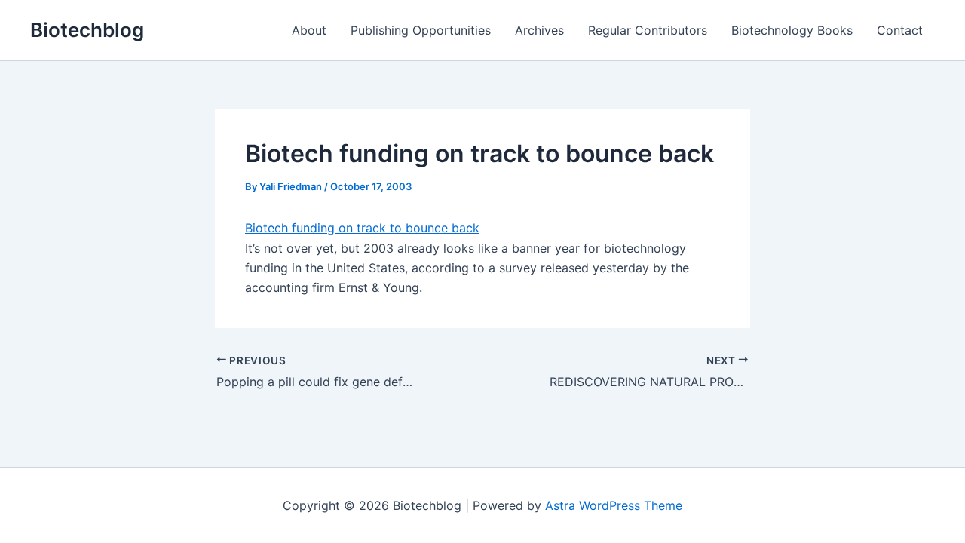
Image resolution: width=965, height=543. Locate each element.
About (309, 30)
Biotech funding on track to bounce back (362, 227)
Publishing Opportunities (421, 30)
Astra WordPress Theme (613, 505)
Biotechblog (87, 29)
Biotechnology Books (792, 30)
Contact (900, 30)
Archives (539, 30)
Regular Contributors (647, 30)
